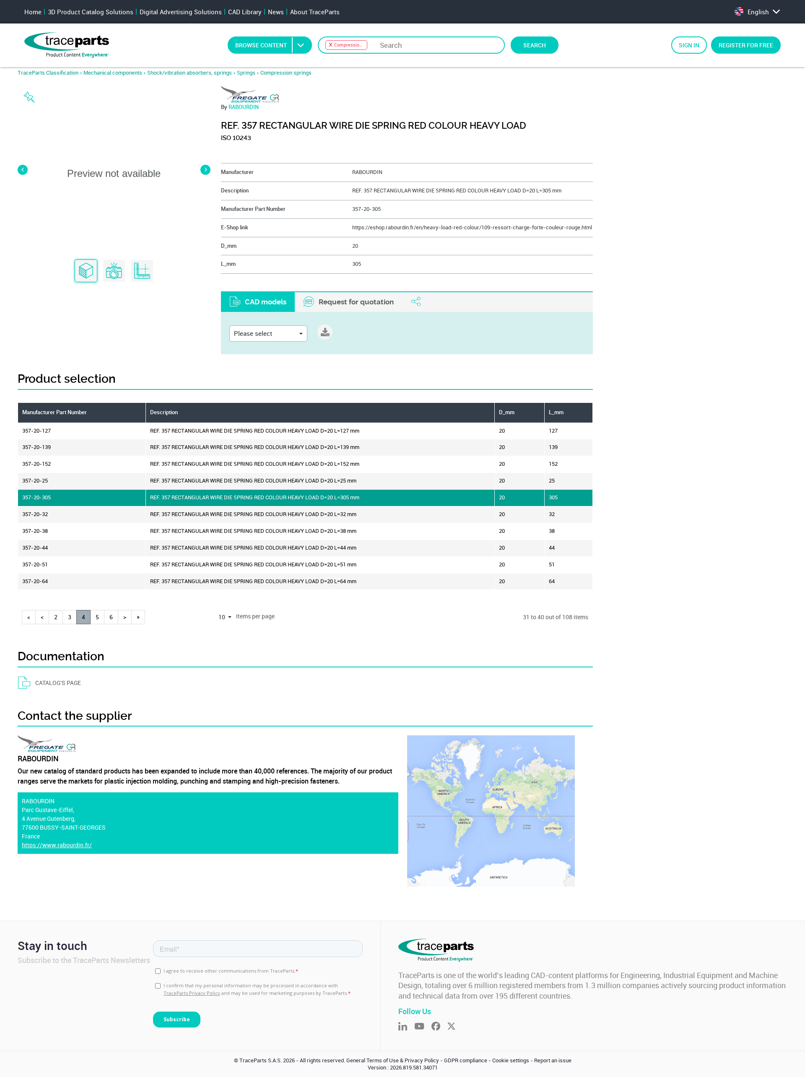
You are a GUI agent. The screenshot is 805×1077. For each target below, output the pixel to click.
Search (534, 45)
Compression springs (286, 72)
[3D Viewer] (86, 271)
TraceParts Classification (48, 72)
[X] (455, 1027)
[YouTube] (422, 1027)
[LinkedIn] (406, 1027)
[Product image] (114, 271)
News (276, 12)
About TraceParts (315, 12)
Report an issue (552, 1060)
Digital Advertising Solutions (181, 12)
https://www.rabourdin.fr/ (57, 845)
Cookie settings (510, 1060)
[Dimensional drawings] (142, 271)
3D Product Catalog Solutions (90, 12)
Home (33, 12)
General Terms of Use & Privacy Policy (392, 1060)
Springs (246, 72)
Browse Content (261, 45)
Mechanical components (112, 72)
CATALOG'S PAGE (58, 683)
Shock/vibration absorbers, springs (189, 72)
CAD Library (245, 12)
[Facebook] (439, 1027)
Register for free (746, 45)
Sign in (689, 45)
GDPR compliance (465, 1060)
